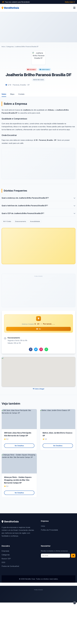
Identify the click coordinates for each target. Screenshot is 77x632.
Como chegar (39, 389)
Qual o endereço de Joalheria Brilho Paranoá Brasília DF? (25, 198)
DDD (3, 562)
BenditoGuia (11, 7)
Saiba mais (69, 2)
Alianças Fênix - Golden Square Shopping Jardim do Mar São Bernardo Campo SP (17, 480)
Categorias (10, 46)
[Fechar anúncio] (74, 603)
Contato (21, 94)
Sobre (4, 94)
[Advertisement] (38, 27)
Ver (40, 329)
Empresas (5, 551)
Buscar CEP (6, 559)
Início (3, 46)
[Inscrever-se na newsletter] (73, 556)
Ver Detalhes (19, 445)
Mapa (12, 94)
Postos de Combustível (10, 566)
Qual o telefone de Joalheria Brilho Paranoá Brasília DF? (25, 206)
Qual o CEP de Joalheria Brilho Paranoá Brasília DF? (23, 213)
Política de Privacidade (49, 530)
